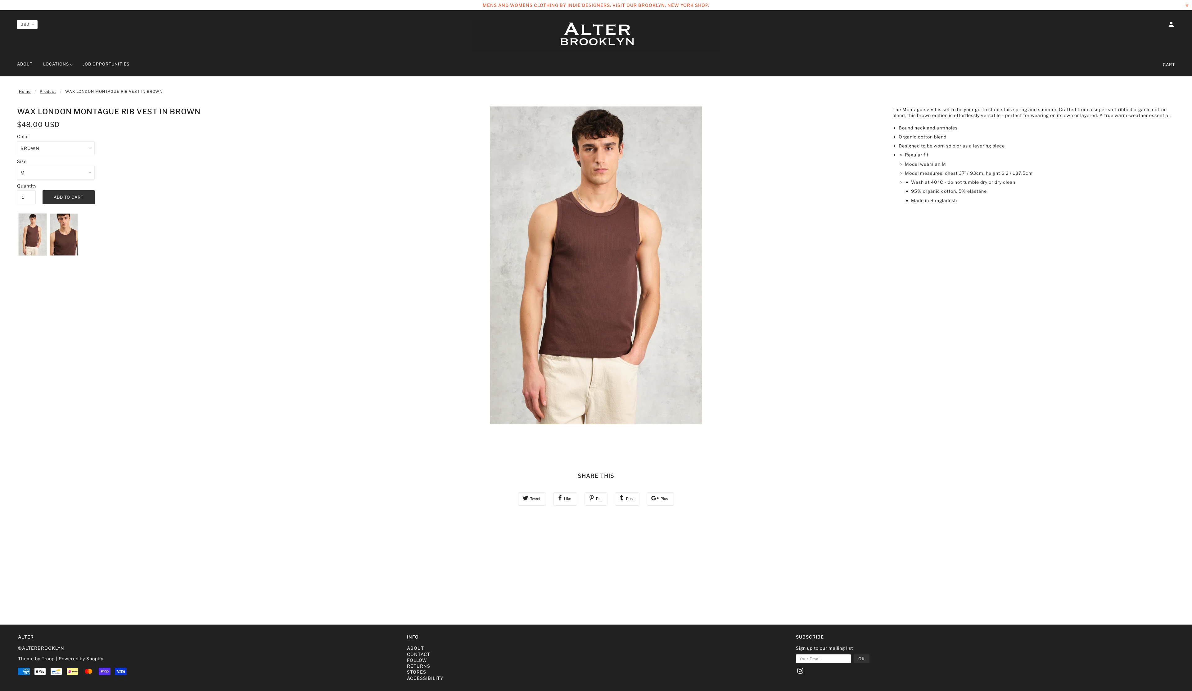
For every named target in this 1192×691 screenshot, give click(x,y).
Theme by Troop (36, 658)
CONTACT (418, 654)
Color (23, 136)
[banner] (596, 35)
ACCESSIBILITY (425, 678)
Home (25, 91)
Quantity (26, 185)
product (48, 91)
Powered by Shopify (81, 658)
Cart (1169, 64)
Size (22, 161)
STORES (416, 672)
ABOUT (415, 648)
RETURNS (418, 666)
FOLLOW (417, 660)
